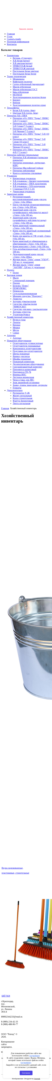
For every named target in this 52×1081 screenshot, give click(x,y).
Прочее (16, 283)
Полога (10, 270)
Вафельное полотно (22, 81)
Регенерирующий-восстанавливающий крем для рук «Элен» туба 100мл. (30, 199)
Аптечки (11, 335)
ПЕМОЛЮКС (20, 288)
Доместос (17, 299)
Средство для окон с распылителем (30, 309)
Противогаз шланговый (24, 369)
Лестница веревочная (23, 377)
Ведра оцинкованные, (12, 868)
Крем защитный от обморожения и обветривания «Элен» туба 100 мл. (30, 242)
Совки (16, 333)
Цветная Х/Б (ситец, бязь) (25, 113)
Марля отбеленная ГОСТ (25, 89)
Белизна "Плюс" (21, 285)
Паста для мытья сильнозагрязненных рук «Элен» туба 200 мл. (31, 205)
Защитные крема (15, 194)
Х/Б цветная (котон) (22, 63)
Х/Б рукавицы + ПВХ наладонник (30, 183)
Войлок (16, 102)
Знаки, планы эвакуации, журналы (30, 385)
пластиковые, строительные (15, 873)
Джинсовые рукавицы (24, 191)
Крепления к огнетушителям (27, 348)
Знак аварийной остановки (26, 382)
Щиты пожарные (21, 353)
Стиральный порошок (24, 280)
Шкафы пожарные (22, 359)
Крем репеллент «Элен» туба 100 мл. (31, 246)
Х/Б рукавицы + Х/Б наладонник (29, 186)
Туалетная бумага (21, 314)
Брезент (16, 100)
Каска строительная (22, 398)
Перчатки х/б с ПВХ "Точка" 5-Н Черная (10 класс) (29, 145)
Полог (16, 272)
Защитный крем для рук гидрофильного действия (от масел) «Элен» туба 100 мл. (30, 212)
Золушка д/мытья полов (24, 301)
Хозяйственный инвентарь (20, 317)
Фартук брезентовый (23, 401)
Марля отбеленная (22, 87)
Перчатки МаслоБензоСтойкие (28, 168)
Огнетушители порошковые (26, 346)
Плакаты (17, 387)
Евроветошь (13, 55)
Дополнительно (15, 390)
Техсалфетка (13, 108)
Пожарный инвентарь (23, 361)
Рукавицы (12, 176)
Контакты (12, 44)
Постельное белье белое (24, 74)
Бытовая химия (14, 275)
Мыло (16, 278)
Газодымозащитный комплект (27, 367)
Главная (11, 34)
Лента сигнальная (21, 403)
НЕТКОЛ (17, 94)
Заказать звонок (26, 29)
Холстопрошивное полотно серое (29, 105)
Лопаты (16, 322)
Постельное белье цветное (26, 71)
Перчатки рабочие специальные (23, 155)
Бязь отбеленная (21, 92)
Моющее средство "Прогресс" (27, 296)
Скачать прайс (14, 39)
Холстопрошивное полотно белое (29, 97)
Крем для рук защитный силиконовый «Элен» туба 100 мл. (32, 232)
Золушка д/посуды (22, 312)
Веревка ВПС (19, 374)
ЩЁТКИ (6, 996)
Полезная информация (18, 41)
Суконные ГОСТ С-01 (24, 189)
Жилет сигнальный (22, 395)
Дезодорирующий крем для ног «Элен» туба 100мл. (28, 255)
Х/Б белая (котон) (21, 60)
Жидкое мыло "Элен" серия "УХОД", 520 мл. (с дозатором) (31, 260)
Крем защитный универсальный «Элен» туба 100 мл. (29, 226)
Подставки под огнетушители (27, 351)
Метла (16, 330)
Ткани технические (16, 76)
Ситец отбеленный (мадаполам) (28, 84)
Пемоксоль (18, 291)
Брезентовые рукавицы (24, 178)
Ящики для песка (21, 356)
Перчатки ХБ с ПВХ (17, 115)
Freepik (37, 1079)
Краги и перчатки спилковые (27, 173)
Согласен (26, 1073)
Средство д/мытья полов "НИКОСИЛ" (25, 305)
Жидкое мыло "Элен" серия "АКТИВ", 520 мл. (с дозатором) (29, 266)
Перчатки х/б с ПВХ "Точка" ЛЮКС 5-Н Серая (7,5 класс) (31, 124)
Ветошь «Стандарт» (22, 58)
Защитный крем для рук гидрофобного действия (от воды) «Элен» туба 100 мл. (29, 220)
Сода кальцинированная (25, 293)
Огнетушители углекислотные (28, 343)
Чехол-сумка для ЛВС (23, 380)
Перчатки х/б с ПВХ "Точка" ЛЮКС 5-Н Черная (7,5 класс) (31, 130)
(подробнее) (34, 1056)
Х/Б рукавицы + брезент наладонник (31, 181)
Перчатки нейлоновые (24, 170)
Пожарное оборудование (19, 340)
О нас (10, 36)
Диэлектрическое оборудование (28, 364)
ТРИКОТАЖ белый (22, 66)
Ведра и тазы (19, 319)
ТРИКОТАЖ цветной (23, 68)
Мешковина (18, 79)
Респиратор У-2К (21, 393)
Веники (16, 325)
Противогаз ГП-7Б (22, 372)
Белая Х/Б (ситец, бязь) (24, 110)
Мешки (16, 327)
